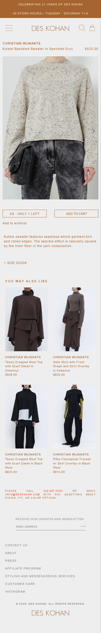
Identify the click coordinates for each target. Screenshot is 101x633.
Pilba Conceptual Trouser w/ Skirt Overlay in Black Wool (72, 463)
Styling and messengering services (40, 576)
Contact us (16, 545)
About (11, 553)
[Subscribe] (82, 527)
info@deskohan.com (22, 494)
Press (11, 560)
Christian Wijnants (23, 357)
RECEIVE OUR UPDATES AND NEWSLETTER (50, 519)
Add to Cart (76, 214)
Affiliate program (23, 568)
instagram (15, 591)
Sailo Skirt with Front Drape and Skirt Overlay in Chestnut (71, 366)
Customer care (20, 584)
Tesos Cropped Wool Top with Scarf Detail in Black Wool (24, 463)
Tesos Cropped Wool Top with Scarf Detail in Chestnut (24, 366)
